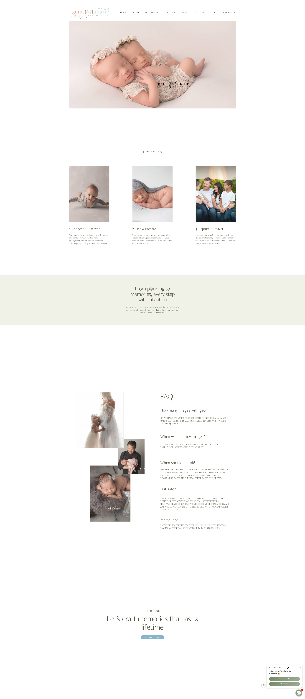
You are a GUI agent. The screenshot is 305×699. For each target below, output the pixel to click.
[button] (152, 12)
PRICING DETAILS (204, 525)
